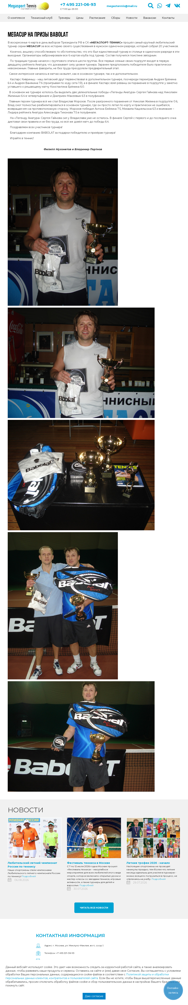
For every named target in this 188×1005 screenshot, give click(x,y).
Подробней (29, 876)
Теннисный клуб (42, 18)
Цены (79, 18)
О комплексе (16, 18)
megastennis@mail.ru (122, 6)
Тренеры (64, 18)
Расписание (97, 18)
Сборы (115, 18)
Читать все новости (94, 907)
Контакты (168, 18)
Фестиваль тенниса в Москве (88, 863)
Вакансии (149, 18)
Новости (131, 18)
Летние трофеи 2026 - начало (148, 863)
